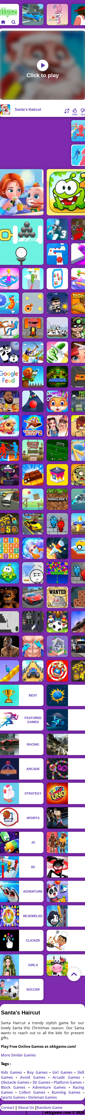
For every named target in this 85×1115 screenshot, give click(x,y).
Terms (19, 1112)
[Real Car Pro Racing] (33, 523)
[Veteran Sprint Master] (33, 671)
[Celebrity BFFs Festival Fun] (57, 425)
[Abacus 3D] (57, 278)
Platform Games (68, 1082)
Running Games (67, 1092)
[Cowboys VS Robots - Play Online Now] (57, 597)
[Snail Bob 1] (33, 376)
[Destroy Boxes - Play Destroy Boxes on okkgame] (33, 303)
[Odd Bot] (57, 646)
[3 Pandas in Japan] (57, 327)
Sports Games (13, 1097)
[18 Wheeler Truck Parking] (33, 622)
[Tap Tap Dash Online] (57, 254)
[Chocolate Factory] (33, 474)
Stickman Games (42, 1097)
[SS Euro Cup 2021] (57, 450)
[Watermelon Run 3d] (33, 278)
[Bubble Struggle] (33, 327)
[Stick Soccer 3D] (57, 622)
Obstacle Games (15, 1082)
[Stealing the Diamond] (33, 572)
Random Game (49, 1107)
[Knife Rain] (57, 548)
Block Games (14, 1087)
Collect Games (33, 1092)
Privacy (34, 1112)
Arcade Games (68, 1077)
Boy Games (38, 1072)
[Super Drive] (33, 14)
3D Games (41, 1082)
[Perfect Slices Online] (57, 352)
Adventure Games (50, 1087)
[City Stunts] (33, 597)
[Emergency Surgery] (33, 548)
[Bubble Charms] (57, 572)
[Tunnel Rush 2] (33, 425)
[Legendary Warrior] (33, 450)
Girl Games (63, 1072)
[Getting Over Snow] (33, 352)
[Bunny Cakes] (57, 14)
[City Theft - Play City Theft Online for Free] (57, 303)
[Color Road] (33, 401)
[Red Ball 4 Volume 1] (33, 499)
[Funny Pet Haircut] (57, 401)
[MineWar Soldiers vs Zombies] (57, 376)
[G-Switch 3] (57, 229)
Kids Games (12, 1072)
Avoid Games (34, 1077)
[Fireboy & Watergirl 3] (57, 523)
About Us (26, 1107)
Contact (7, 1107)
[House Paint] (57, 474)
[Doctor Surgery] (33, 646)
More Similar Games (18, 1055)
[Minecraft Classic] (57, 499)
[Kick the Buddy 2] (57, 671)
